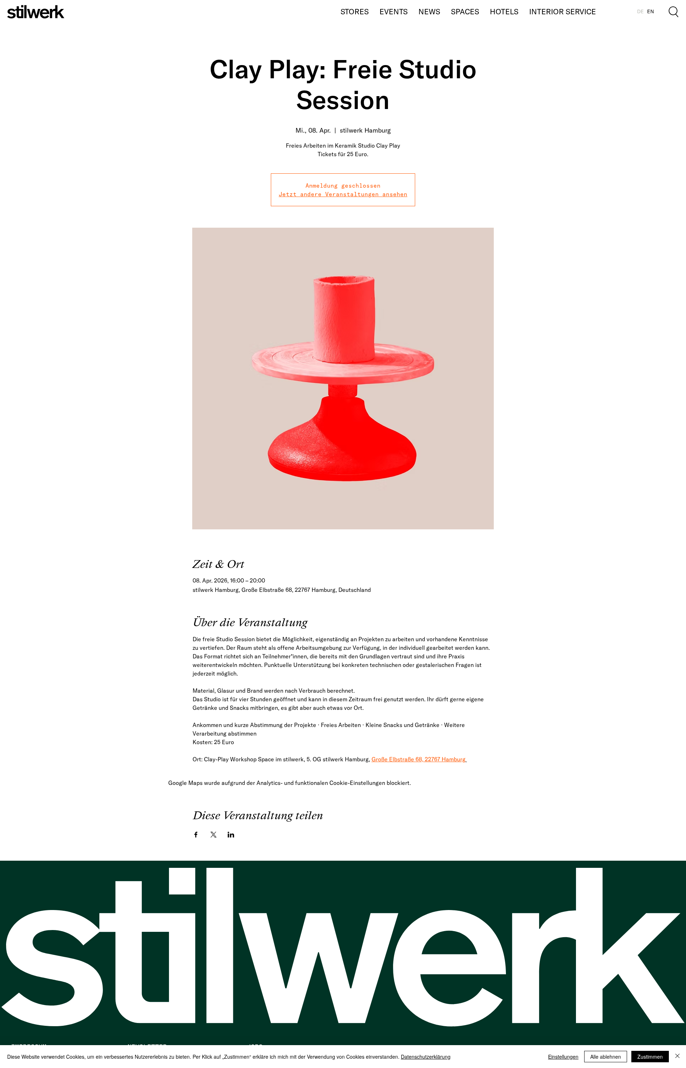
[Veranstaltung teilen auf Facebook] (196, 834)
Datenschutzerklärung (426, 1056)
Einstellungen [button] (563, 1056)
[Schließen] (677, 1056)
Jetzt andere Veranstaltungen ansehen (343, 194)
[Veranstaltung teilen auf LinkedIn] (231, 834)
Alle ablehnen (605, 1056)
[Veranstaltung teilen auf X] (213, 834)
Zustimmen (650, 1056)
